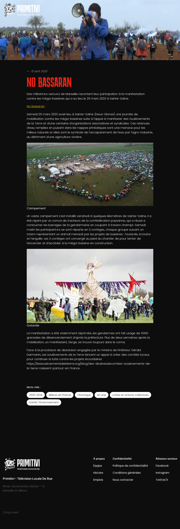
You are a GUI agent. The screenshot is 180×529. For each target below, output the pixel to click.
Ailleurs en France (60, 395)
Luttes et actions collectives (130, 395)
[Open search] (165, 10)
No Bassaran (36, 106)
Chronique (84, 395)
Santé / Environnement (44, 402)
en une (101, 395)
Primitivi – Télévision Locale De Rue (27, 478)
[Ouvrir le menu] (172, 11)
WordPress (26, 512)
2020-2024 (35, 395)
